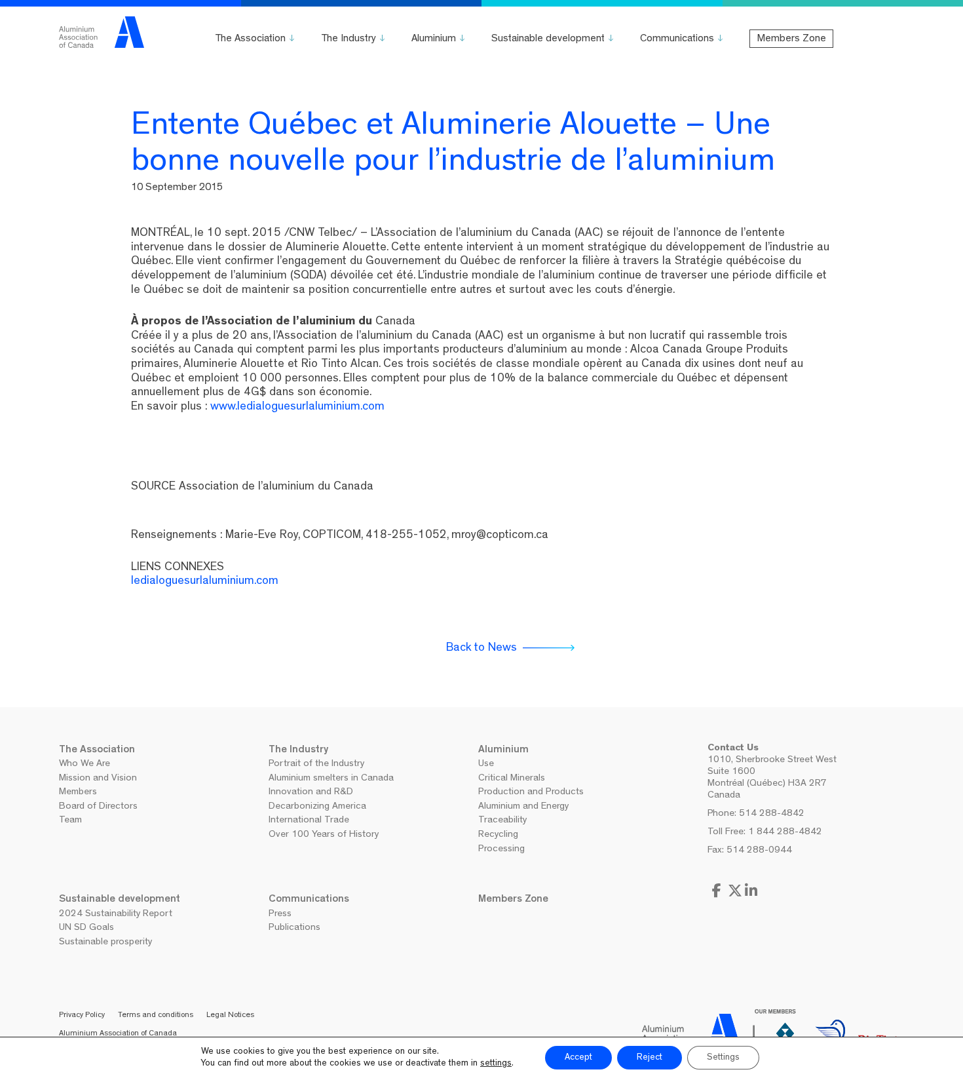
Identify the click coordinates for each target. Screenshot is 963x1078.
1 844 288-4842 (785, 832)
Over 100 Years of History (324, 835)
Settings (723, 1057)
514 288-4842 (771, 814)
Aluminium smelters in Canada (331, 779)
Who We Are (84, 764)
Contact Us (733, 749)
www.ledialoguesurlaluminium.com (297, 408)
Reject (649, 1057)
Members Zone (791, 39)
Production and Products (531, 793)
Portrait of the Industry (316, 764)
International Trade (309, 821)
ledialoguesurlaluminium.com (204, 582)
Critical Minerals (511, 779)
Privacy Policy (82, 1016)
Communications (677, 39)
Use (486, 764)
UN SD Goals (86, 928)
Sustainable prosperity (105, 943)
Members (78, 793)
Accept (578, 1057)
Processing (501, 850)
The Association (250, 39)
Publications (294, 928)
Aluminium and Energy (523, 807)
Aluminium (433, 39)
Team (70, 821)
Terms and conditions (155, 1016)
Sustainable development (548, 39)
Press (280, 914)
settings (496, 1063)
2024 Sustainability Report (115, 914)
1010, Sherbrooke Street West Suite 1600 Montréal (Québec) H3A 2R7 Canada (772, 778)
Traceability (502, 821)
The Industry (348, 39)
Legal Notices (230, 1016)
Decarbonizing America (317, 807)
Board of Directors (98, 807)
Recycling (498, 835)
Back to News (481, 649)
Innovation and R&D (311, 793)
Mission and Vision (98, 779)
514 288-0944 (759, 851)
